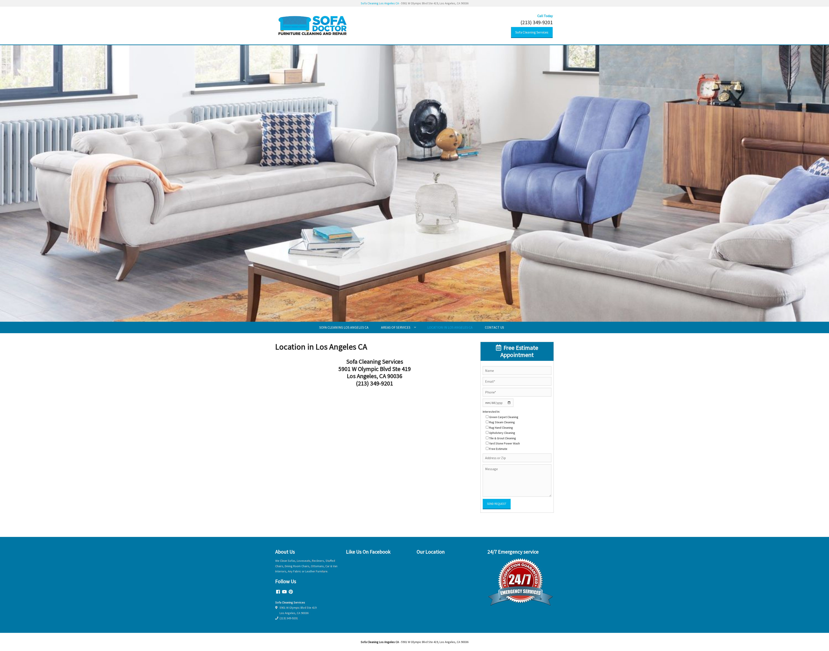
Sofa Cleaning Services (531, 32)
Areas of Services (395, 327)
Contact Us (494, 327)
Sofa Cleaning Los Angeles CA (380, 3)
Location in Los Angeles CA (450, 327)
